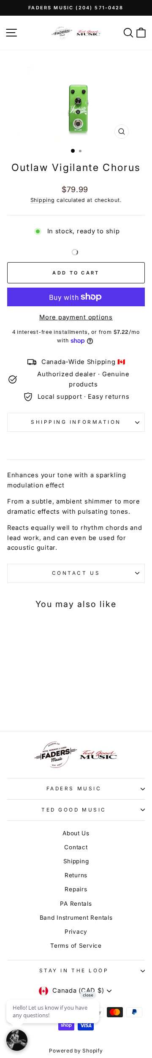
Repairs (76, 889)
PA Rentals (76, 903)
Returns (76, 875)
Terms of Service (76, 945)
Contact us (76, 573)
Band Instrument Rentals (76, 917)
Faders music (73, 789)
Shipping (42, 200)
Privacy (76, 931)
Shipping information (76, 422)
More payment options (76, 317)
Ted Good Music (73, 810)
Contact (75, 847)
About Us (76, 833)
